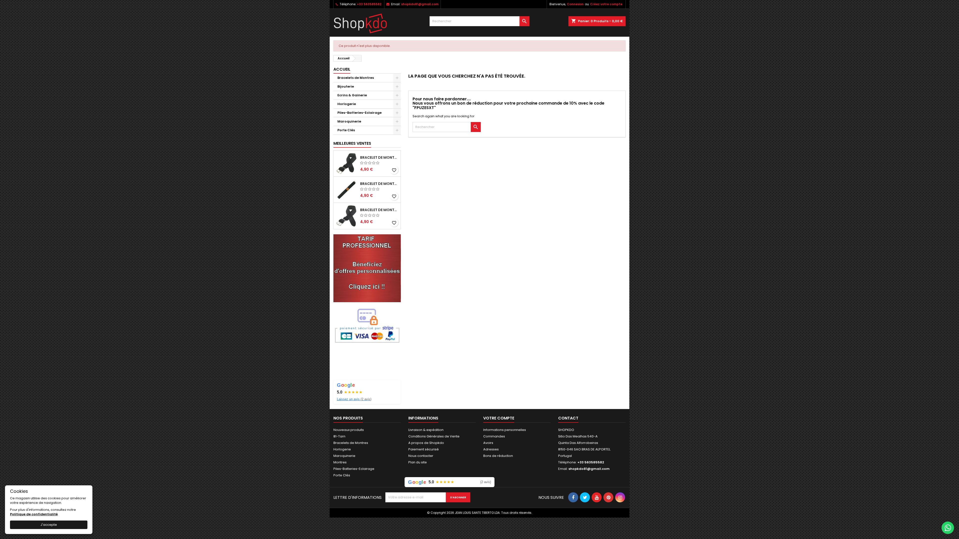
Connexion (575, 4)
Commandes (494, 436)
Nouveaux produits (348, 429)
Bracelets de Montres (355, 77)
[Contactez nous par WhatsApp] (948, 528)
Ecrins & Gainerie (352, 95)
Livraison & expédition (426, 429)
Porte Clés (346, 130)
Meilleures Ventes (352, 143)
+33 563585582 (369, 4)
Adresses (491, 449)
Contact (568, 418)
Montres (340, 462)
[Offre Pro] (367, 268)
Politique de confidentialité (34, 514)
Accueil (341, 69)
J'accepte (48, 524)
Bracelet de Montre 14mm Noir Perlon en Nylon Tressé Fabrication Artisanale (379, 210)
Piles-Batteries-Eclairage (359, 112)
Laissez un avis (354, 399)
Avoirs (488, 442)
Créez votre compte (606, 4)
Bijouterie (345, 86)
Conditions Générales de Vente (434, 436)
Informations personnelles (504, 429)
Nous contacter (420, 455)
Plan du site (417, 462)
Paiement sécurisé (423, 449)
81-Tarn (339, 436)
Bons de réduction (498, 455)
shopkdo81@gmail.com (420, 4)
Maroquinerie (349, 121)
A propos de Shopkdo (426, 442)
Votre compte (498, 418)
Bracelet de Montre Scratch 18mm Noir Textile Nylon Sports (379, 184)
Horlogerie (346, 104)
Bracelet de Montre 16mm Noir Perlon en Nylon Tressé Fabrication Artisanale (379, 157)
